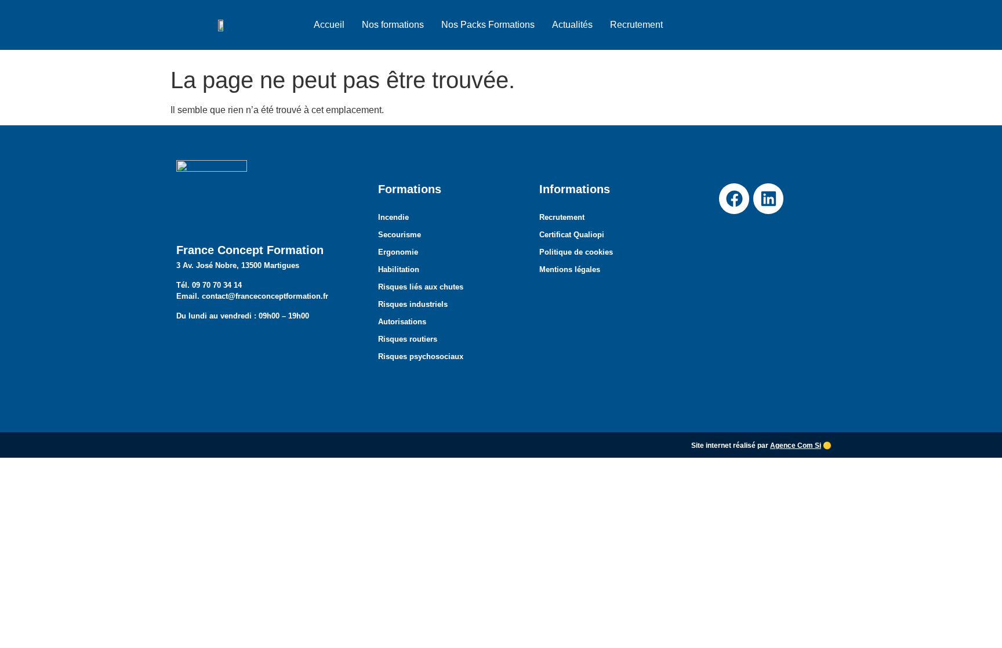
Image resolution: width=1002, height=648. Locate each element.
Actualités (572, 25)
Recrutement (636, 25)
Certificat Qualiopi (571, 234)
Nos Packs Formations (488, 25)
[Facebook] (734, 198)
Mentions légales (569, 269)
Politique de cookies (576, 252)
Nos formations (393, 25)
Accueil (329, 25)
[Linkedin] (768, 198)
